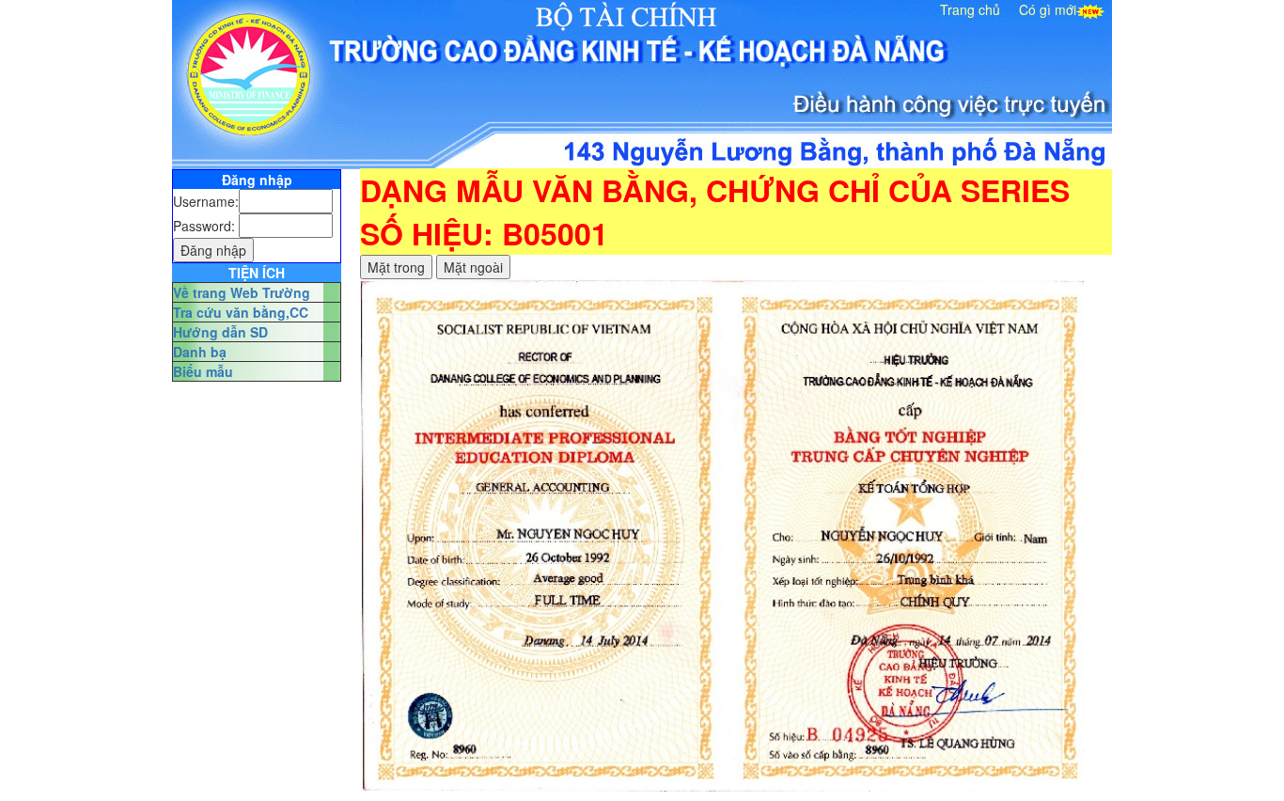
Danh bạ (200, 351)
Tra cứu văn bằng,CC (240, 312)
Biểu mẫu (203, 371)
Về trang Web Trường (241, 292)
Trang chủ (970, 9)
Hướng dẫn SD (220, 331)
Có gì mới (1047, 9)
